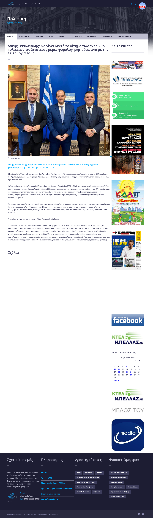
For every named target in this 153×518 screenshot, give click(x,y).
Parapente (88, 473)
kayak (78, 473)
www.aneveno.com (51, 514)
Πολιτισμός (24, 37)
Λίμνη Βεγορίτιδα (117, 482)
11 (119, 369)
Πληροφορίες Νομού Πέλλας (34, 4)
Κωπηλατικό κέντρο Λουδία (86, 482)
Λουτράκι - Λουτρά (117, 487)
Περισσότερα (124, 36)
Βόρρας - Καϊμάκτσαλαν (119, 473)
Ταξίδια (62, 37)
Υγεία (51, 37)
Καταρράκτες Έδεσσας (118, 477)
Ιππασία (99, 473)
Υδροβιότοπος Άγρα (117, 496)
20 (127, 372)
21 (131, 372)
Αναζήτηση (132, 4)
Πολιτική (18, 23)
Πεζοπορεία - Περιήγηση (85, 487)
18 (119, 372)
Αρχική (20, 4)
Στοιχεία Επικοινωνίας (50, 494)
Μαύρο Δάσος (133, 487)
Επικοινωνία (50, 4)
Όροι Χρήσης (46, 478)
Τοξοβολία (97, 492)
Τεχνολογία (76, 37)
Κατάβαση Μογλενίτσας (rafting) (88, 477)
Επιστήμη (91, 37)
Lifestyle (39, 37)
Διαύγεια (45, 472)
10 (115, 369)
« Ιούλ (116, 380)
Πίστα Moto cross (83, 492)
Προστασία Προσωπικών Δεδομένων (56, 488)
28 (131, 375)
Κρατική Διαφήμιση (49, 499)
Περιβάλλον (107, 37)
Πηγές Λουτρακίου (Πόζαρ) (120, 492)
